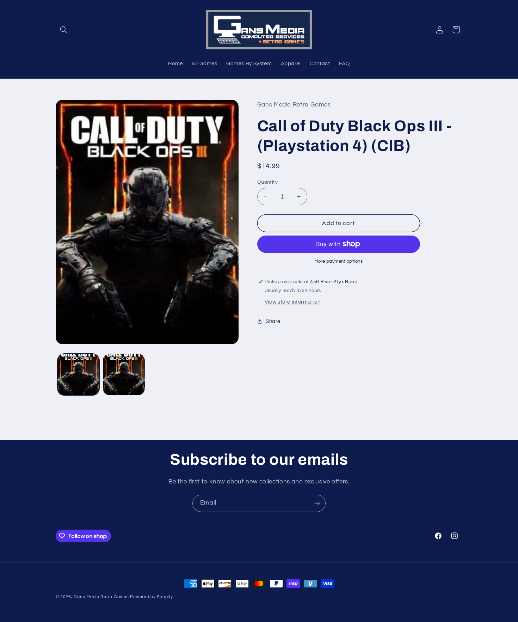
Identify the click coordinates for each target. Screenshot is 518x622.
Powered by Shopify (151, 597)
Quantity (267, 182)
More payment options (338, 261)
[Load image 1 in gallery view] (78, 375)
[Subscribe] (317, 503)
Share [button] (273, 321)
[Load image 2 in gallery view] (124, 375)
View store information (293, 302)
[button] (64, 30)
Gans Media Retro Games (101, 597)
